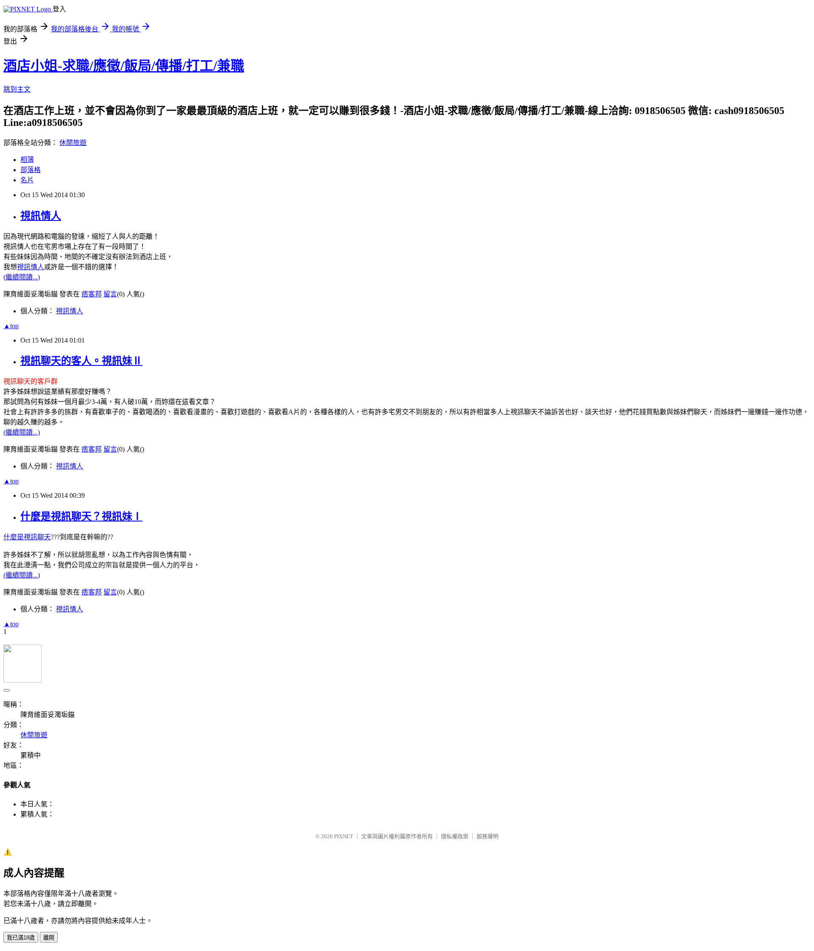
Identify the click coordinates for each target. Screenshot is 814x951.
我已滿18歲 (21, 937)
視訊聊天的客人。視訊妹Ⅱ (81, 360)
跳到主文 (17, 89)
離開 (48, 937)
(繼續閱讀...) (21, 277)
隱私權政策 (454, 836)
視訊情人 (40, 215)
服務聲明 (488, 836)
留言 (110, 294)
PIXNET (343, 836)
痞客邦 (91, 294)
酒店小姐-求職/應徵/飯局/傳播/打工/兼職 (123, 65)
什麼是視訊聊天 (27, 537)
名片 (27, 180)
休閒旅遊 (72, 142)
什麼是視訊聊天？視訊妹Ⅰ (81, 516)
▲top (11, 325)
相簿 (27, 159)
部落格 (30, 169)
